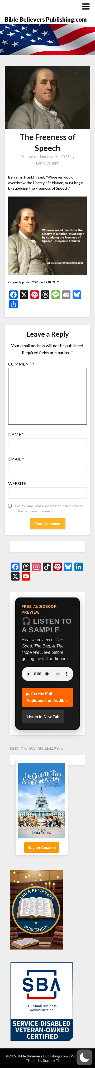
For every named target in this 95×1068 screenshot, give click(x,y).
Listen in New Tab (43, 716)
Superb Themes (56, 1060)
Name (16, 434)
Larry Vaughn (47, 163)
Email (16, 458)
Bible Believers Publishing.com (46, 19)
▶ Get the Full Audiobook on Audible (47, 697)
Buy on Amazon (41, 847)
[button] (84, 1057)
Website (17, 483)
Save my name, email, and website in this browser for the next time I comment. (48, 508)
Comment (21, 363)
